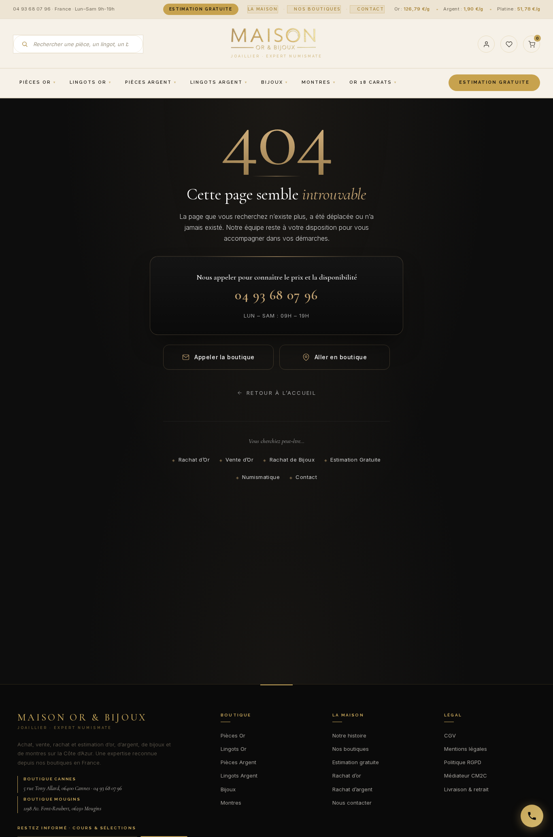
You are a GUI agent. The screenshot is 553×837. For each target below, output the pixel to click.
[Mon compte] (486, 44)
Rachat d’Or (194, 459)
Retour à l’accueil (281, 393)
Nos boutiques (317, 8)
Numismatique (261, 477)
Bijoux (272, 82)
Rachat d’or (346, 775)
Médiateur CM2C (465, 775)
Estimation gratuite (200, 8)
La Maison (263, 8)
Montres (316, 82)
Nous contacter (352, 802)
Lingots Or (88, 82)
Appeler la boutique (224, 357)
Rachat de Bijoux (292, 459)
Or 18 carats (370, 82)
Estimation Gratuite (355, 459)
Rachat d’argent (352, 789)
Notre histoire (349, 735)
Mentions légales (465, 749)
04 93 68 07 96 (276, 295)
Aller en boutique (341, 357)
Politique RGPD (462, 762)
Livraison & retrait (466, 789)
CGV (450, 735)
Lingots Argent (216, 82)
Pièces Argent (148, 82)
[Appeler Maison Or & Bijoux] (532, 816)
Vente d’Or (239, 459)
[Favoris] (508, 44)
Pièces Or (35, 82)
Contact (370, 8)
